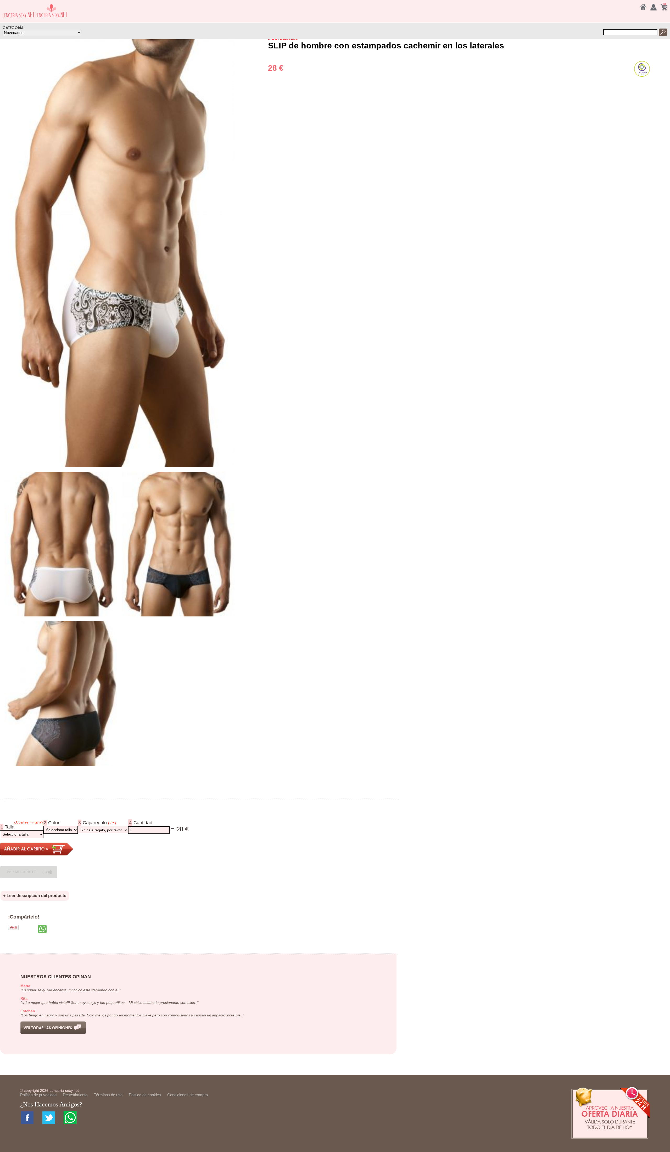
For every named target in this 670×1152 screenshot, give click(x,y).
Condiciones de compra (187, 1095)
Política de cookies (145, 1095)
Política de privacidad (38, 1095)
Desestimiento (75, 1095)
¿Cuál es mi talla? (28, 822)
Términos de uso (108, 1095)
